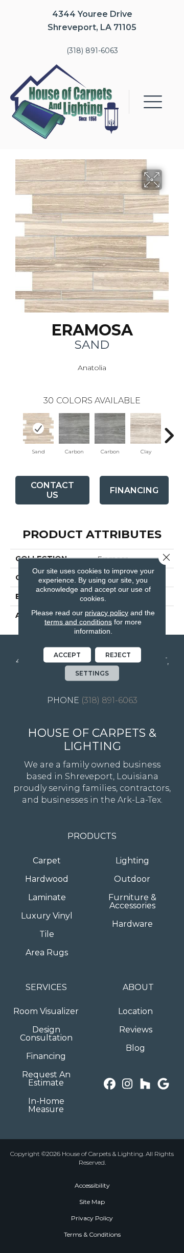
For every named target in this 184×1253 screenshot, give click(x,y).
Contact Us (52, 490)
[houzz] (145, 1084)
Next (168, 430)
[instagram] (127, 1084)
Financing (134, 490)
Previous (15, 430)
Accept (67, 655)
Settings (92, 673)
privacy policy (106, 613)
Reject (118, 655)
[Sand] (38, 428)
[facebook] (109, 1084)
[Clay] (146, 428)
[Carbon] (74, 428)
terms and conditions (78, 622)
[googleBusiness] (163, 1084)
